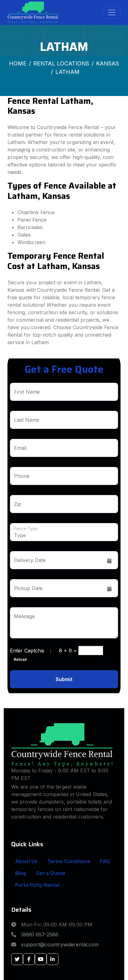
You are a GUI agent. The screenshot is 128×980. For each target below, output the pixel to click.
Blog (20, 873)
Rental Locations (61, 63)
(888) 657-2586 (39, 934)
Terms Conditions (68, 861)
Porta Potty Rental (37, 885)
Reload (18, 659)
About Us (26, 861)
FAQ (105, 861)
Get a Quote (50, 873)
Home (17, 63)
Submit (64, 679)
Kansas (107, 63)
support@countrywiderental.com (60, 944)
